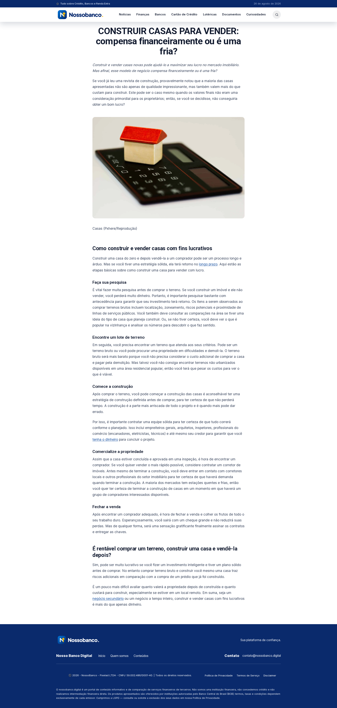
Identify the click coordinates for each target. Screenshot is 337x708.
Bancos (160, 14)
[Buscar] (277, 15)
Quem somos (119, 656)
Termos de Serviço (248, 675)
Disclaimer (269, 675)
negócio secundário (108, 598)
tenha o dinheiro (105, 439)
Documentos (231, 14)
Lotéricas (209, 14)
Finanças (142, 14)
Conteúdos (141, 656)
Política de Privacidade (219, 675)
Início (101, 656)
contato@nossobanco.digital (261, 655)
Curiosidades (256, 14)
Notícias (125, 14)
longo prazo (208, 264)
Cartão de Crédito (184, 14)
